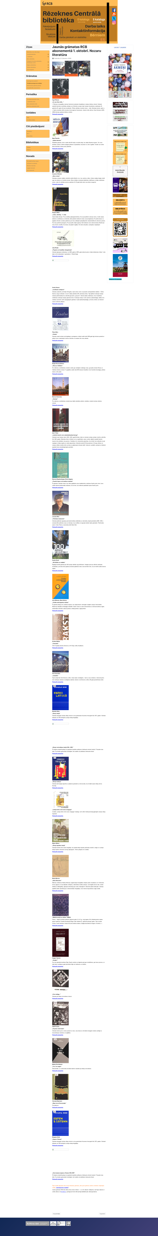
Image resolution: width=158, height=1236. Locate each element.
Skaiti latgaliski (30, 69)
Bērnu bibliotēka (30, 59)
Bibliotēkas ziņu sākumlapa (33, 52)
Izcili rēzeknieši (30, 170)
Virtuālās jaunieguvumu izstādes (34, 83)
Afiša (28, 117)
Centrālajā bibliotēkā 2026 (33, 99)
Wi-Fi (28, 133)
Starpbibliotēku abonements (33, 88)
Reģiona (29, 149)
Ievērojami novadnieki (32, 163)
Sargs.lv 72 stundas (115, 279)
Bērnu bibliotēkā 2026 (32, 104)
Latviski (116, 47)
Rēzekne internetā (31, 165)
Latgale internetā (31, 168)
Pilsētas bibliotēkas (31, 67)
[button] (48, 54)
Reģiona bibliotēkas (31, 65)
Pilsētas (29, 147)
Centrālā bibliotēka (31, 54)
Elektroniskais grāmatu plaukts (34, 85)
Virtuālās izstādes (31, 120)
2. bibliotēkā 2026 (31, 101)
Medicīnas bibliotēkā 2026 (33, 106)
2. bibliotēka (30, 56)
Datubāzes (29, 131)
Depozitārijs (29, 136)
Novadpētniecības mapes (33, 161)
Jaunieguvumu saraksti (32, 81)
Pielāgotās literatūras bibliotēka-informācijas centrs (34, 62)
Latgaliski (123, 47)
